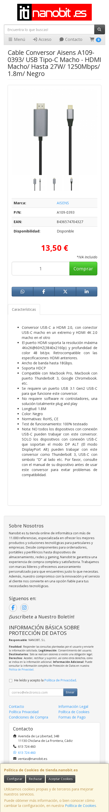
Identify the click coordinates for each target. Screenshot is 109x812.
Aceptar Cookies (60, 779)
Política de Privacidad (21, 669)
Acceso (44, 39)
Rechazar (35, 779)
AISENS (63, 202)
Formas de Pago (72, 717)
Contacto (73, 39)
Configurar (14, 779)
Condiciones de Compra (28, 717)
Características (24, 309)
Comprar (83, 269)
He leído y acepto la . (45, 680)
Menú (19, 39)
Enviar (70, 692)
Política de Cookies (80, 805)
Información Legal (73, 706)
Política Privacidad (24, 711)
